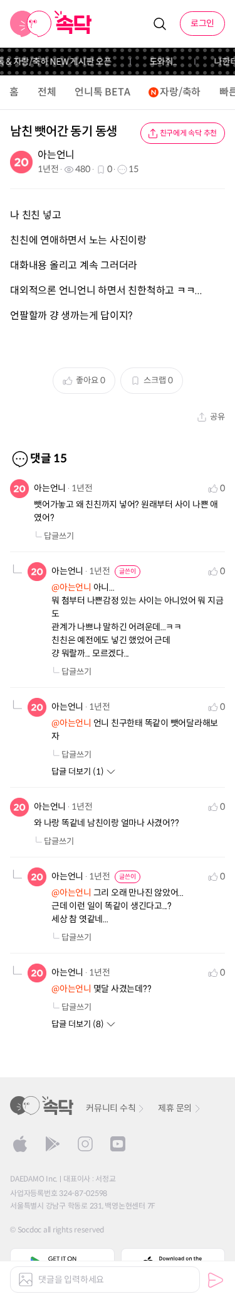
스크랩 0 (158, 380)
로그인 (202, 23)
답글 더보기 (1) (77, 771)
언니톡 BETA (102, 92)
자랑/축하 (180, 92)
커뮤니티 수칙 (110, 1108)
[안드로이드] (53, 1144)
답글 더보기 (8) (77, 1024)
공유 (217, 416)
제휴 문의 (175, 1108)
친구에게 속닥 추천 (188, 133)
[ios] (20, 1144)
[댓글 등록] (215, 1280)
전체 (47, 92)
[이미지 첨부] (25, 1279)
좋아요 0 (90, 380)
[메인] (51, 24)
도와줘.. (159, 61)
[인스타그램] (85, 1144)
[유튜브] (118, 1144)
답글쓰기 (59, 536)
